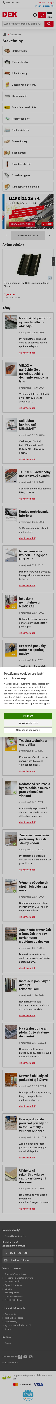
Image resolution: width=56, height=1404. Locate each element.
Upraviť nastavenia (28, 723)
